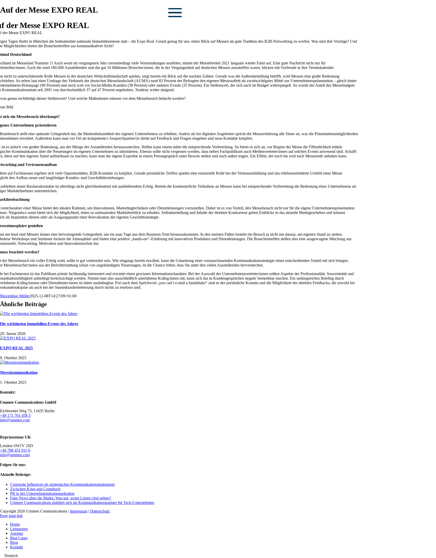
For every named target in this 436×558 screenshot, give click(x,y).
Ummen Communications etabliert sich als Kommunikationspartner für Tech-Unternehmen (82, 502)
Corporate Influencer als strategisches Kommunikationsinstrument (62, 484)
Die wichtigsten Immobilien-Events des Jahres (39, 324)
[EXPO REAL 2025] (18, 338)
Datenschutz (100, 511)
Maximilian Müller (15, 296)
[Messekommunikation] (19, 362)
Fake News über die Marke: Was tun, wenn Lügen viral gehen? (60, 498)
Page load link (11, 516)
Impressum (78, 511)
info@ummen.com (15, 420)
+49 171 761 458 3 (15, 415)
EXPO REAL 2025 (16, 348)
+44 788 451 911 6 (15, 450)
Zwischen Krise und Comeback (35, 489)
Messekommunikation (19, 372)
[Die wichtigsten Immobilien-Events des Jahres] (38, 313)
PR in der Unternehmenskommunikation (42, 493)
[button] (218, 555)
